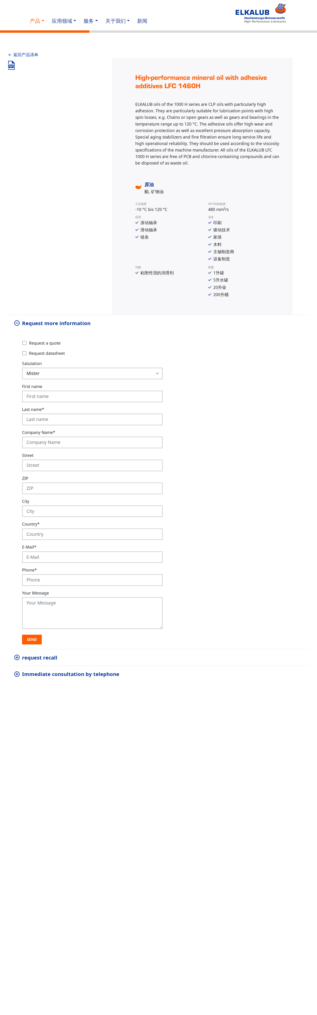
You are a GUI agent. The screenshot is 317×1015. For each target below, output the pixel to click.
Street (27, 455)
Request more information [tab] (56, 323)
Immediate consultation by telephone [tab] (70, 673)
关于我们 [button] (115, 20)
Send (32, 639)
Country (31, 524)
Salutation (32, 363)
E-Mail (29, 547)
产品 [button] (35, 20)
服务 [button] (89, 20)
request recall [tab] (39, 657)
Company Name (38, 432)
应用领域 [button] (62, 20)
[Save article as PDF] (11, 65)
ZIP (25, 478)
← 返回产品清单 (23, 54)
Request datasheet (47, 353)
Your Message (35, 593)
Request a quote (45, 343)
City (25, 501)
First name (32, 386)
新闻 (142, 20)
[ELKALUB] (261, 13)
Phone (29, 570)
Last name (33, 409)
